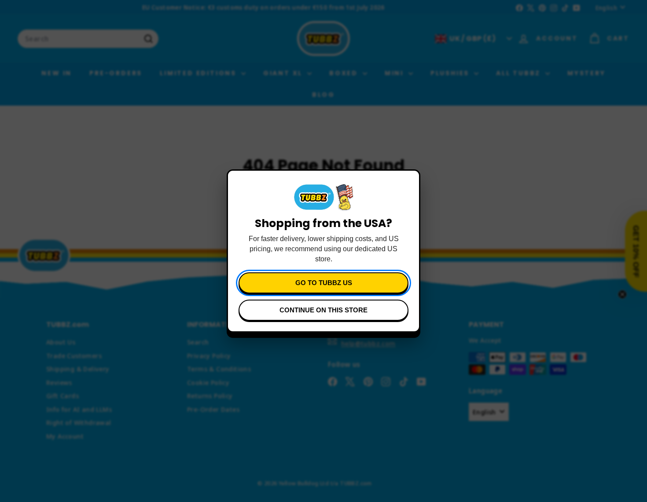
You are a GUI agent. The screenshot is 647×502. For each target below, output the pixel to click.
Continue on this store (323, 310)
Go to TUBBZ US (323, 282)
